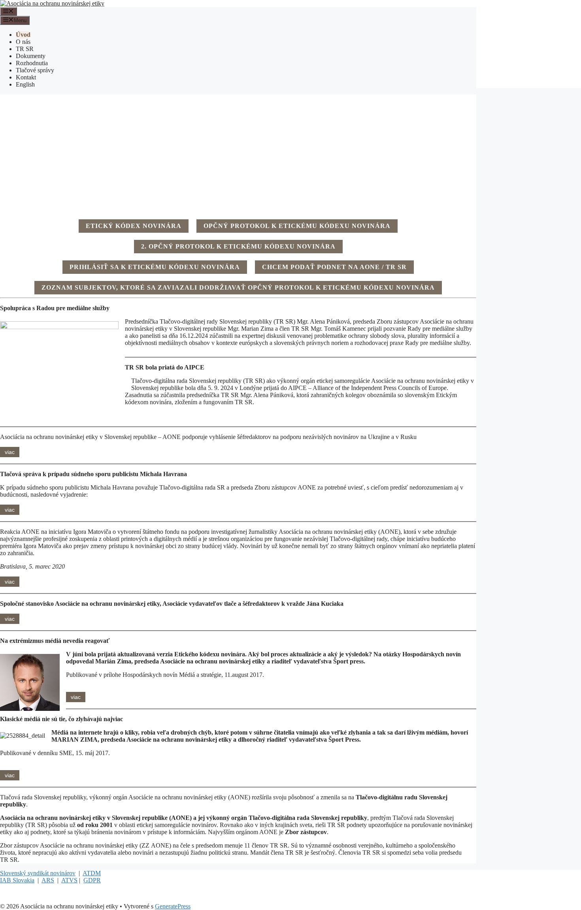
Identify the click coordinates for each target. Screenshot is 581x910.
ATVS (69, 880)
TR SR (25, 48)
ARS (48, 880)
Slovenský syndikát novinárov (37, 873)
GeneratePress (173, 906)
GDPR (92, 880)
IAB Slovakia (17, 880)
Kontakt (26, 77)
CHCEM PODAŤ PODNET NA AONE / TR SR (334, 267)
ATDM (92, 873)
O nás (23, 41)
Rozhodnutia (32, 63)
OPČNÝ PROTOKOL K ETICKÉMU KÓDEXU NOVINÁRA (297, 225)
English (25, 84)
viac (10, 452)
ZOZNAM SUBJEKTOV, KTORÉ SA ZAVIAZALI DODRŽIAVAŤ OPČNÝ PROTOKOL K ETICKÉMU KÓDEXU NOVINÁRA (238, 287)
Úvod (23, 34)
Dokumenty (30, 56)
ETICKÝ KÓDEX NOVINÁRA (133, 225)
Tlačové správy (35, 70)
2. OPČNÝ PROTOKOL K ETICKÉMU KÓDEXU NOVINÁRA (238, 246)
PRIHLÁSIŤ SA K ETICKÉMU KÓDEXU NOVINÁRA (155, 267)
